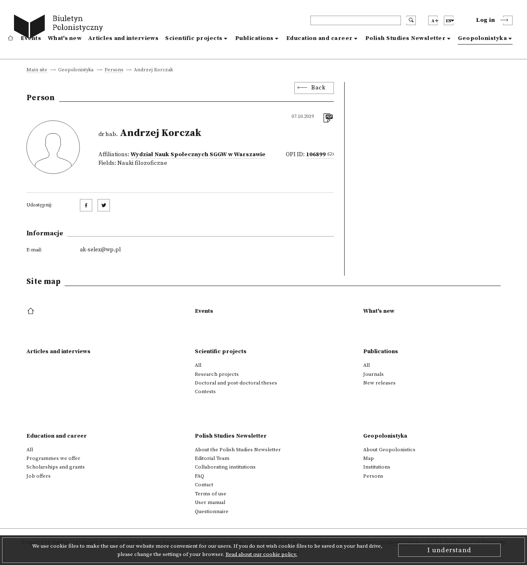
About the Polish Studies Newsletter (238, 449)
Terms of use (210, 493)
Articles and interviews (123, 38)
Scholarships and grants (55, 467)
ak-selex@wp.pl (100, 249)
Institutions (376, 467)
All (198, 365)
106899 (316, 154)
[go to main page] (60, 27)
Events (31, 38)
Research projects (217, 374)
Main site (36, 70)
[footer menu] (31, 311)
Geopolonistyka (482, 38)
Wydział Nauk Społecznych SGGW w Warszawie (198, 154)
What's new (65, 38)
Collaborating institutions (225, 467)
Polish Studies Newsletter (405, 38)
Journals (373, 374)
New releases (379, 383)
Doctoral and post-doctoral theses (236, 383)
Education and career (319, 38)
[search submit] (411, 20)
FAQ (199, 476)
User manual (210, 502)
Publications (254, 38)
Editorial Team (212, 458)
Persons (114, 70)
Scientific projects (194, 38)
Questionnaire (212, 511)
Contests (205, 391)
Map (368, 458)
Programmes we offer (53, 458)
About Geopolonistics (389, 449)
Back (318, 87)
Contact (204, 484)
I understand (449, 550)
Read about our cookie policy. (261, 554)
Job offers (38, 476)
